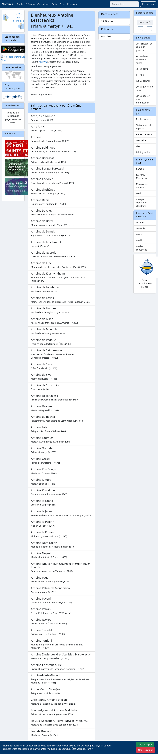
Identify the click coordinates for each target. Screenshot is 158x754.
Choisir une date (144, 12)
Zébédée (140, 228)
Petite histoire (143, 119)
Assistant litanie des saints (142, 59)
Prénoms (30, 4)
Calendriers (43, 4)
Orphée (140, 222)
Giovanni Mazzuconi (141, 176)
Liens (139, 146)
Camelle (140, 168)
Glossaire (141, 140)
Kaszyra (43, 61)
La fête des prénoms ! (18, 17)
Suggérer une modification (143, 99)
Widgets (143, 68)
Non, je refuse (145, 749)
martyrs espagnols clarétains (141, 202)
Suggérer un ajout (144, 88)
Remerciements (144, 134)
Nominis (7, 4)
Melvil (139, 234)
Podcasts (72, 4)
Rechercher (148, 4)
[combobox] (124, 4)
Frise (62, 4)
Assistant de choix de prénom (144, 47)
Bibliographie (143, 152)
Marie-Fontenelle (141, 248)
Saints (20, 4)
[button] (140, 28)
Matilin (139, 240)
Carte (54, 4)
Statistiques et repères (143, 127)
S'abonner (144, 80)
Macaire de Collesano (142, 186)
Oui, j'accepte (145, 744)
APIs (141, 74)
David (139, 193)
